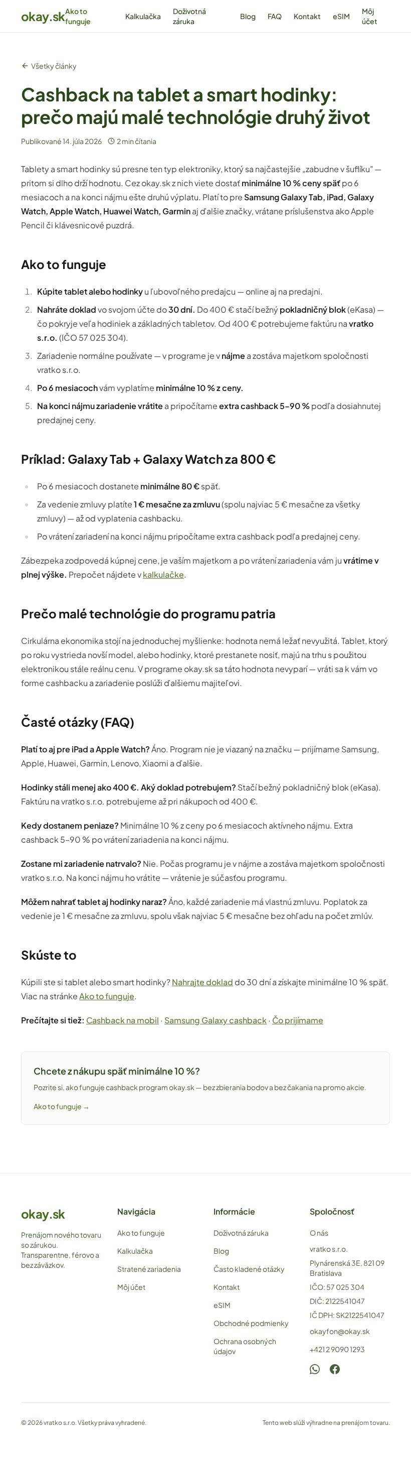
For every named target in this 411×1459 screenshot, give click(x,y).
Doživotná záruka (189, 16)
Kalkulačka (143, 16)
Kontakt (307, 16)
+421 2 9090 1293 (337, 1349)
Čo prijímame (297, 1020)
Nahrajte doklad (202, 982)
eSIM (341, 16)
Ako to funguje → (62, 1106)
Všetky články (54, 65)
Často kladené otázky (249, 1268)
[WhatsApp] (315, 1369)
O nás (319, 1232)
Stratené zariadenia (149, 1268)
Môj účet (369, 16)
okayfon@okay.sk (340, 1331)
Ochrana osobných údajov (245, 1346)
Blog (248, 16)
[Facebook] (335, 1369)
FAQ (275, 16)
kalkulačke (163, 574)
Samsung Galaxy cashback (215, 1020)
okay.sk (43, 16)
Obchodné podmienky (251, 1323)
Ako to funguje (78, 16)
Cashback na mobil (122, 1020)
